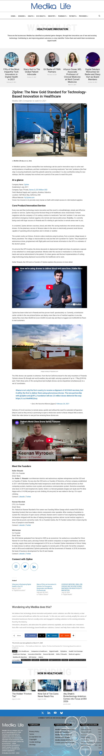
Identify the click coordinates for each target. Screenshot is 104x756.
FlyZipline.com (29, 197)
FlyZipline (63, 651)
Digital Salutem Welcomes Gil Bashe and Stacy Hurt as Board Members (92, 74)
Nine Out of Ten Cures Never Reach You (48, 695)
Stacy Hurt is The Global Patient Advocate (32, 72)
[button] (99, 15)
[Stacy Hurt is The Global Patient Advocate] (31, 59)
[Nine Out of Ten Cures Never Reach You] (49, 685)
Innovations (44, 660)
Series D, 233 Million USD (38, 190)
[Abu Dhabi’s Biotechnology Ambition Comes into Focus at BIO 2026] (75, 685)
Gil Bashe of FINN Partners (52, 70)
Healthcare (35, 660)
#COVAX (68, 390)
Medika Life (17, 161)
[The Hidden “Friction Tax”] (24, 685)
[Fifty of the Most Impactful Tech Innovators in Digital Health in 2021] (11, 59)
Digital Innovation (55, 660)
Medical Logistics (74, 654)
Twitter (28, 497)
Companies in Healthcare (39, 651)
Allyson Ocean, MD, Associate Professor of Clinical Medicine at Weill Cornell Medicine (72, 75)
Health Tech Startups (76, 651)
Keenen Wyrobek (48, 654)
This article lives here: (18, 646)
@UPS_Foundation (38, 396)
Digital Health (53, 651)
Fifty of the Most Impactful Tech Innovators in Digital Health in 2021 (11, 74)
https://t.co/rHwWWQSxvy (26, 398)
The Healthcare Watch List (33, 646)
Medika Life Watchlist (20, 657)
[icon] (42, 713)
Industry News (17, 662)
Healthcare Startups (19, 654)
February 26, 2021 (62, 404)
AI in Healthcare (24, 651)
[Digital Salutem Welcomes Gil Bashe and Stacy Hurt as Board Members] (92, 59)
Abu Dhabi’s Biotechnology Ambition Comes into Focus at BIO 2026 (75, 698)
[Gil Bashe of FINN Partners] (52, 59)
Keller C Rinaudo (61, 654)
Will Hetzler (32, 657)
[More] (73, 635)
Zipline (26, 185)
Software (65, 660)
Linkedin (22, 497)
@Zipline (23, 396)
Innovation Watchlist (34, 654)
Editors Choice (26, 660)
